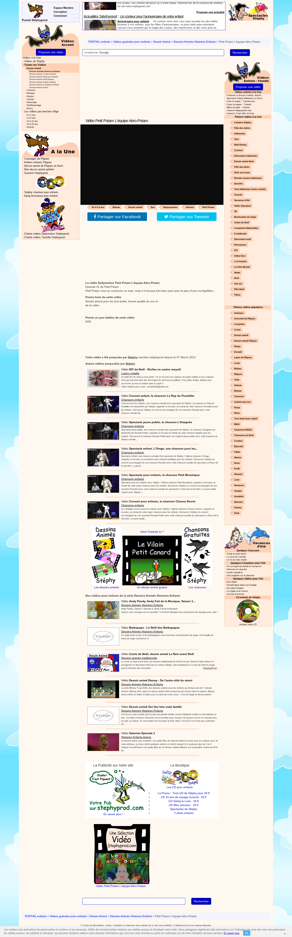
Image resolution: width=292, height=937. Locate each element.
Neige (237, 272)
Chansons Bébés (243, 430)
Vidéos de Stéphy (34, 61)
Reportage (32, 102)
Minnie (237, 457)
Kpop (237, 407)
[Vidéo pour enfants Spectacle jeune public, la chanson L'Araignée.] (102, 429)
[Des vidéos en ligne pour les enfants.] (50, 35)
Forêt (237, 468)
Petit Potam (208, 207)
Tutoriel (238, 195)
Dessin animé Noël (244, 161)
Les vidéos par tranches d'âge (41, 111)
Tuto (236, 139)
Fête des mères (242, 128)
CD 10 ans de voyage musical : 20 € (183, 797)
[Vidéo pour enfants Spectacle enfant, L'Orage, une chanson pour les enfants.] (102, 456)
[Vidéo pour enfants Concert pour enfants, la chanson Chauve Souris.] (102, 508)
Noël (236, 278)
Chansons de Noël (243, 435)
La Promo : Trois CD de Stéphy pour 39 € (184, 793)
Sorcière (238, 183)
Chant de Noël (241, 222)
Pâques (238, 374)
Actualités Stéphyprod (100, 4)
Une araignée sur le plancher (240, 575)
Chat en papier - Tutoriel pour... (241, 101)
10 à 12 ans (32, 121)
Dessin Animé (161, 41)
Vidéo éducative (242, 206)
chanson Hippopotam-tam (239, 110)
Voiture (238, 385)
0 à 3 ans (31, 115)
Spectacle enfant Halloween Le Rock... (245, 98)
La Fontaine (240, 261)
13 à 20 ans (32, 124)
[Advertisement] (151, 89)
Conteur (238, 150)
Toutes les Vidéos (35, 65)
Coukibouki (240, 233)
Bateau (116, 207)
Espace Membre (63, 7)
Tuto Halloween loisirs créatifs (250, 189)
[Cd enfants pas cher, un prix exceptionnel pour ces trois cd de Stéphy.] (51, 182)
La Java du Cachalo (236, 557)
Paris (236, 513)
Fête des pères (241, 167)
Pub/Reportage (34, 105)
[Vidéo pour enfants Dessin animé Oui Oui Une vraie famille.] (102, 714)
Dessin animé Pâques (245, 341)
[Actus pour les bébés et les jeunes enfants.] (50, 144)
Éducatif (238, 446)
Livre (236, 480)
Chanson (239, 396)
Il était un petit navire (236, 554)
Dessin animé (135, 207)
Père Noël (239, 289)
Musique (31, 93)
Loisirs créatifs (130, 373)
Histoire (190, 207)
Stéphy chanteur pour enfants (41, 192)
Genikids (239, 496)
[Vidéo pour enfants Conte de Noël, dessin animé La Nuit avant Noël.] (102, 661)
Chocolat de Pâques (244, 318)
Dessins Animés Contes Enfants (42, 74)
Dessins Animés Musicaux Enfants (43, 77)
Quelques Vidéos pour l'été (248, 578)
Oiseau (238, 507)
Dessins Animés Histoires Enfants (195, 41)
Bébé (237, 424)
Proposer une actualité (210, 28)
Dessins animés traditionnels (139, 658)
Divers (30, 108)
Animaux (239, 313)
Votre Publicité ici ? (152, 531)
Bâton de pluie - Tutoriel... (239, 107)
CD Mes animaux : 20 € (183, 805)
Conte (237, 329)
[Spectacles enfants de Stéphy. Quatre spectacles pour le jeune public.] (248, 11)
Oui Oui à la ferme (235, 594)
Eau (153, 207)
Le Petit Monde (242, 267)
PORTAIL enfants (99, 41)
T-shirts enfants (183, 813)
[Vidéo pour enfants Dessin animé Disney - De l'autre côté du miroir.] (102, 688)
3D (235, 211)
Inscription (60, 11)
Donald (238, 352)
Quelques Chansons (248, 550)
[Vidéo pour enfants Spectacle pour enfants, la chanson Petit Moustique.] (102, 482)
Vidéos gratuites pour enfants (131, 41)
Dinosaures (240, 245)
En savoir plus (231, 933)
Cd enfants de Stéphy (248, 597)
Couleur (238, 441)
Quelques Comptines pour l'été (248, 563)
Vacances (239, 485)
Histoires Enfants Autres (136, 737)
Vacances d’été (242, 200)
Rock (237, 463)
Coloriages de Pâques (36, 158)
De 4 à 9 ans (98, 207)
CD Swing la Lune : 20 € (183, 801)
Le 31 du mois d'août (237, 560)
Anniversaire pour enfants (133, 9)
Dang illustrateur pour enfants (41, 196)
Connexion (60, 15)
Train (236, 379)
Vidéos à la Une (32, 57)
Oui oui (238, 283)
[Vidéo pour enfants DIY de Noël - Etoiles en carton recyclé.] (102, 376)
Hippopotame (170, 207)
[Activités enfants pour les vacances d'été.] (247, 536)
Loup (237, 363)
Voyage (238, 491)
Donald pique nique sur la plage (242, 585)
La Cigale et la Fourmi (237, 591)
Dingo (237, 346)
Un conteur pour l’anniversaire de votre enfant (151, 5)
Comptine (239, 324)
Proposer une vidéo (248, 87)
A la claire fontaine (235, 588)
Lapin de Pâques (243, 357)
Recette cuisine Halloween (248, 178)
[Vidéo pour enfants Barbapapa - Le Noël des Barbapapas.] (102, 635)
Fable (237, 452)
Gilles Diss (239, 256)
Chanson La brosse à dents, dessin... (245, 95)
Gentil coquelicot (235, 572)
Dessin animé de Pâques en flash (43, 166)
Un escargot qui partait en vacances (244, 566)
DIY (236, 250)
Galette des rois (242, 402)
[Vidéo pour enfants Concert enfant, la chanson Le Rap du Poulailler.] (102, 403)
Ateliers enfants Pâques (38, 162)
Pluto (237, 413)
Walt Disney (240, 144)
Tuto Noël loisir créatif (245, 418)
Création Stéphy (242, 122)
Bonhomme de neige (245, 217)
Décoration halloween (245, 156)
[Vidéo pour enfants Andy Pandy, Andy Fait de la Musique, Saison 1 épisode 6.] (102, 609)
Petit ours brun (242, 172)
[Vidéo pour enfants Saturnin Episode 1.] (102, 740)
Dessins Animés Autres (38, 87)
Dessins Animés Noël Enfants (41, 79)
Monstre (238, 502)
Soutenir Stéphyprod (36, 173)
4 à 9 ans (31, 118)
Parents (30, 127)
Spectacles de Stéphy (183, 809)
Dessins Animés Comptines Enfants (44, 85)
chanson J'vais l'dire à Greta (240, 113)
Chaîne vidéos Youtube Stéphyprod (44, 237)
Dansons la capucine (237, 569)
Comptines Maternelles (246, 228)
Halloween (239, 133)
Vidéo (151, 369)
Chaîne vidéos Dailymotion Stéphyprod (46, 233)
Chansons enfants (132, 399)
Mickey (237, 368)
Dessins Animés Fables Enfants (42, 82)
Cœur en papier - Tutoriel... (240, 104)
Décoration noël (242, 239)
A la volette (231, 582)
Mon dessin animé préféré (39, 169)
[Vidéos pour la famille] (247, 71)
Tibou (237, 295)
